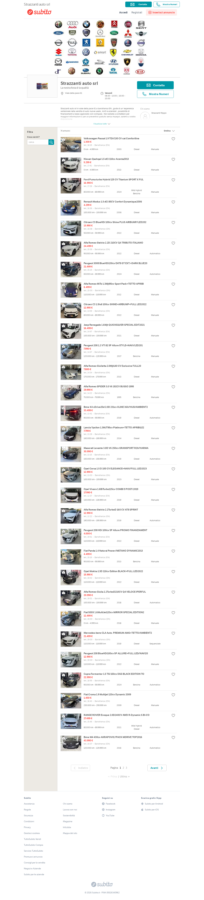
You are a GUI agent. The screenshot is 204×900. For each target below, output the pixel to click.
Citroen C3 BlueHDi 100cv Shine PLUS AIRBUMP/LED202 (115, 222)
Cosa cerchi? (33, 137)
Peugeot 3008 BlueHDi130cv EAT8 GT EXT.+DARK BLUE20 (115, 263)
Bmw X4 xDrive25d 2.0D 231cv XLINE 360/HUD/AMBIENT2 (116, 406)
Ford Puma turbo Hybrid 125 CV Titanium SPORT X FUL (113, 179)
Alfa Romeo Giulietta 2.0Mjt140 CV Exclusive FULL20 (112, 365)
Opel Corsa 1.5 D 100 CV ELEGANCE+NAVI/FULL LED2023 (115, 468)
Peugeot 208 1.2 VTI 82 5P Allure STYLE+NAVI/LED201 (113, 345)
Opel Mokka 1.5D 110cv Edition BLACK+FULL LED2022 (113, 571)
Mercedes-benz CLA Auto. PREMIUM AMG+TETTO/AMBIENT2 (118, 632)
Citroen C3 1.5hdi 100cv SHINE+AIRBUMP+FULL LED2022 (115, 304)
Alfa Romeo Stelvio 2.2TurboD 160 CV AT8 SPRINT (111, 509)
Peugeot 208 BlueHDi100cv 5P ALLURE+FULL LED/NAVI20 (116, 653)
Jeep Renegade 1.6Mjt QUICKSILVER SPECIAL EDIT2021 (114, 324)
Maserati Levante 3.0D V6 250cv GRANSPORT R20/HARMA (116, 448)
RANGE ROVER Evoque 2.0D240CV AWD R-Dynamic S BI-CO (116, 714)
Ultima (123, 776)
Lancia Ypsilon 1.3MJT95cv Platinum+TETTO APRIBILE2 (114, 427)
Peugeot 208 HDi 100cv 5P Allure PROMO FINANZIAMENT (115, 530)
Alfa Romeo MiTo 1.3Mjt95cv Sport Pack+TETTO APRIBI (114, 283)
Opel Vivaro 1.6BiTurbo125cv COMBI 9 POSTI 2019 (111, 489)
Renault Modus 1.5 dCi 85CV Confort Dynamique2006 (113, 201)
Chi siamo (145, 108)
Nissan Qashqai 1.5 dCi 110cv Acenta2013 (106, 158)
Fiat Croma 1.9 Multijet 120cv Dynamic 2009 (107, 694)
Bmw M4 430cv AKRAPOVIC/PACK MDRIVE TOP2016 (113, 737)
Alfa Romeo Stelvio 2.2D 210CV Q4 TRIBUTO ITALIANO (113, 242)
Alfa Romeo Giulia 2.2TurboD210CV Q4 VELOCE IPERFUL (115, 591)
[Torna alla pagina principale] (45, 12)
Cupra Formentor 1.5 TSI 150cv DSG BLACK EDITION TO (114, 673)
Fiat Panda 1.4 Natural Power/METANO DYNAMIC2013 (113, 550)
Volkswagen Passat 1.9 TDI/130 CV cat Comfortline (111, 138)
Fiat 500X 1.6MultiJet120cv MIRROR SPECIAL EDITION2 (114, 612)
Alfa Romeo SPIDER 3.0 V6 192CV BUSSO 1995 (109, 386)
